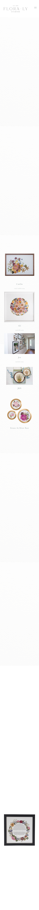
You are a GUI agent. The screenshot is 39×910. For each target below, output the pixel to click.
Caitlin (19, 284)
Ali (19, 326)
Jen (19, 357)
